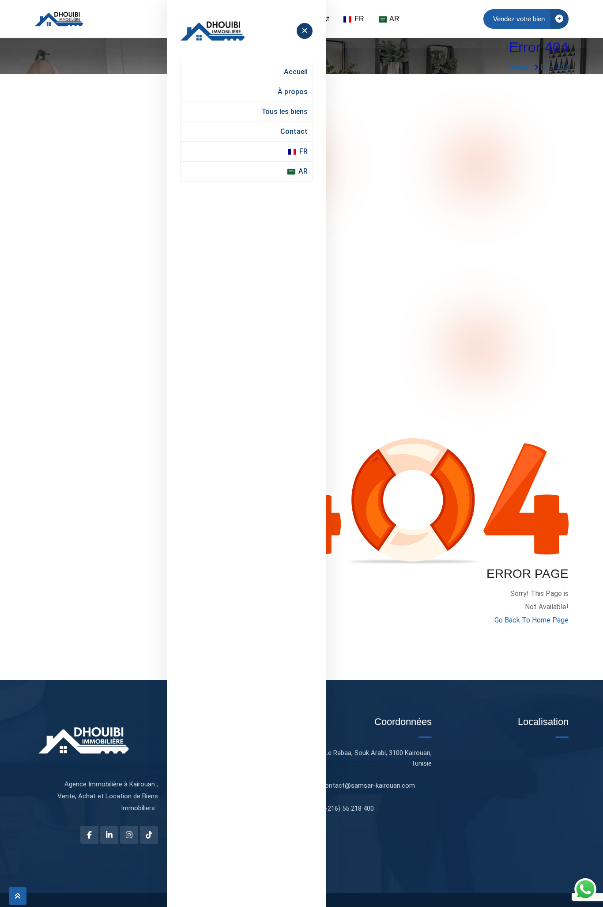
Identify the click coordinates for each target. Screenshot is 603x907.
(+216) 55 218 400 (347, 808)
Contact (294, 131)
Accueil (296, 72)
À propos (293, 91)
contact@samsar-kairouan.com (368, 785)
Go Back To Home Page (531, 620)
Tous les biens (284, 111)
